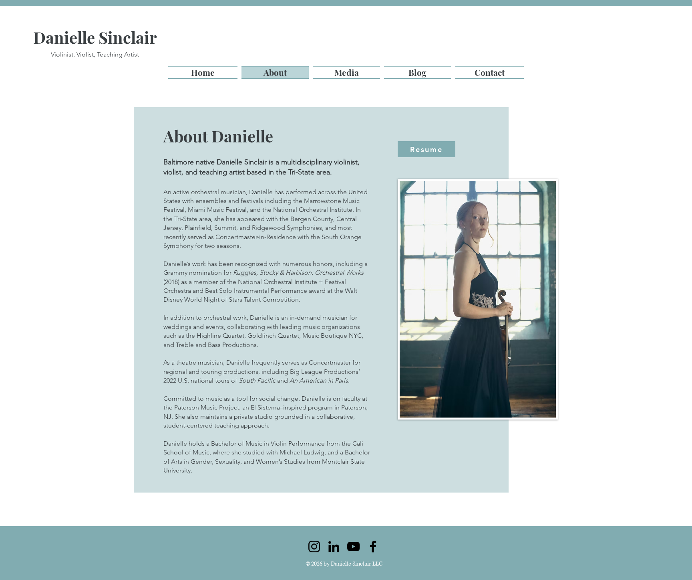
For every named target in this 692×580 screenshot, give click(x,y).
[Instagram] (314, 546)
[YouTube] (353, 546)
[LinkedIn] (334, 546)
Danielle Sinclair (95, 37)
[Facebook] (373, 546)
